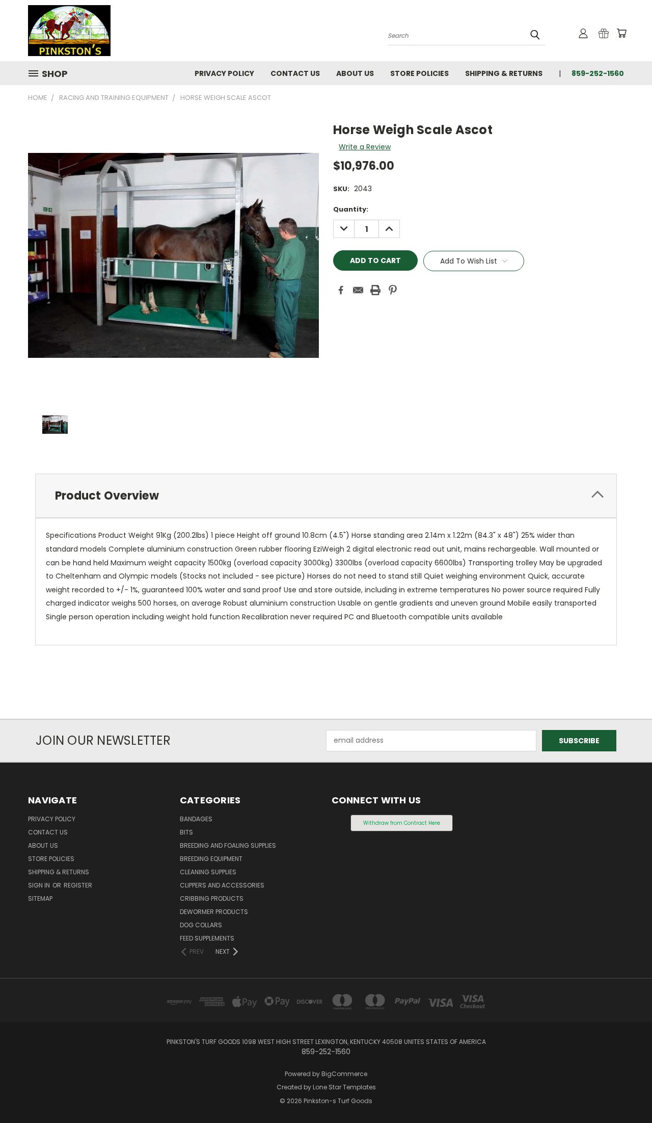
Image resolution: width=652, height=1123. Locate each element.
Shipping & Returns (503, 73)
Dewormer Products (214, 911)
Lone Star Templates (344, 1087)
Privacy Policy (224, 73)
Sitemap (40, 898)
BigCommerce (344, 1073)
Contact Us (295, 73)
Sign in (39, 885)
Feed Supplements (207, 938)
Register (78, 885)
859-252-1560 (598, 73)
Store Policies (419, 73)
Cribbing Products (211, 898)
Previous (625, 1091)
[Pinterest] (393, 290)
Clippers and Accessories (222, 885)
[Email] (358, 290)
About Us (355, 73)
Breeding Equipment (211, 858)
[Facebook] (341, 290)
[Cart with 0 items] (621, 33)
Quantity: (350, 209)
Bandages (196, 819)
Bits (186, 832)
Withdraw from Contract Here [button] (401, 823)
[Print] (375, 290)
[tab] (326, 496)
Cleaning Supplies (208, 872)
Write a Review (365, 147)
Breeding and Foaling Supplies (228, 845)
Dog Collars (201, 925)
